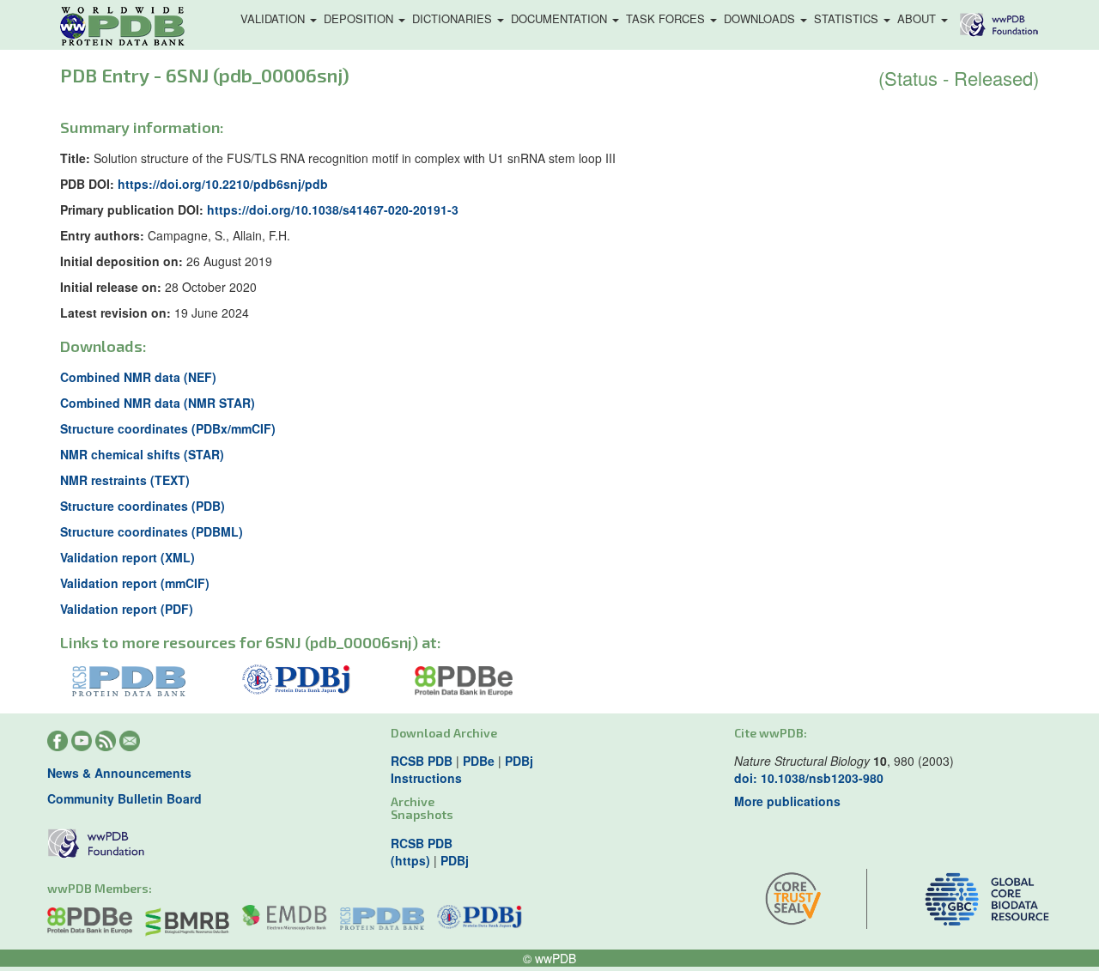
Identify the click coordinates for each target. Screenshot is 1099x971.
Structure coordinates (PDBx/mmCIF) (168, 428)
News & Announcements (119, 772)
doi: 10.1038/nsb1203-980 (808, 777)
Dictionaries (453, 18)
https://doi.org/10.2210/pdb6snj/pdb (223, 183)
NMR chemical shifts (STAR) (142, 454)
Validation (274, 18)
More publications (787, 801)
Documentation (560, 18)
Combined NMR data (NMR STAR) (157, 402)
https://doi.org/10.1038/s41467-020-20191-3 (332, 209)
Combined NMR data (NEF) (138, 376)
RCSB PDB (421, 760)
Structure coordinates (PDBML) (151, 531)
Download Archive (444, 732)
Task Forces (667, 18)
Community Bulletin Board (124, 798)
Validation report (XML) (127, 557)
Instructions (426, 777)
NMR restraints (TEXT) (125, 480)
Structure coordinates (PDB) (142, 505)
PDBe (479, 760)
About (918, 18)
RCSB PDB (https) (421, 851)
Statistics (848, 18)
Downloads (761, 18)
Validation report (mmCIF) (134, 583)
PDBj (519, 760)
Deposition (360, 18)
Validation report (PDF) (126, 608)
